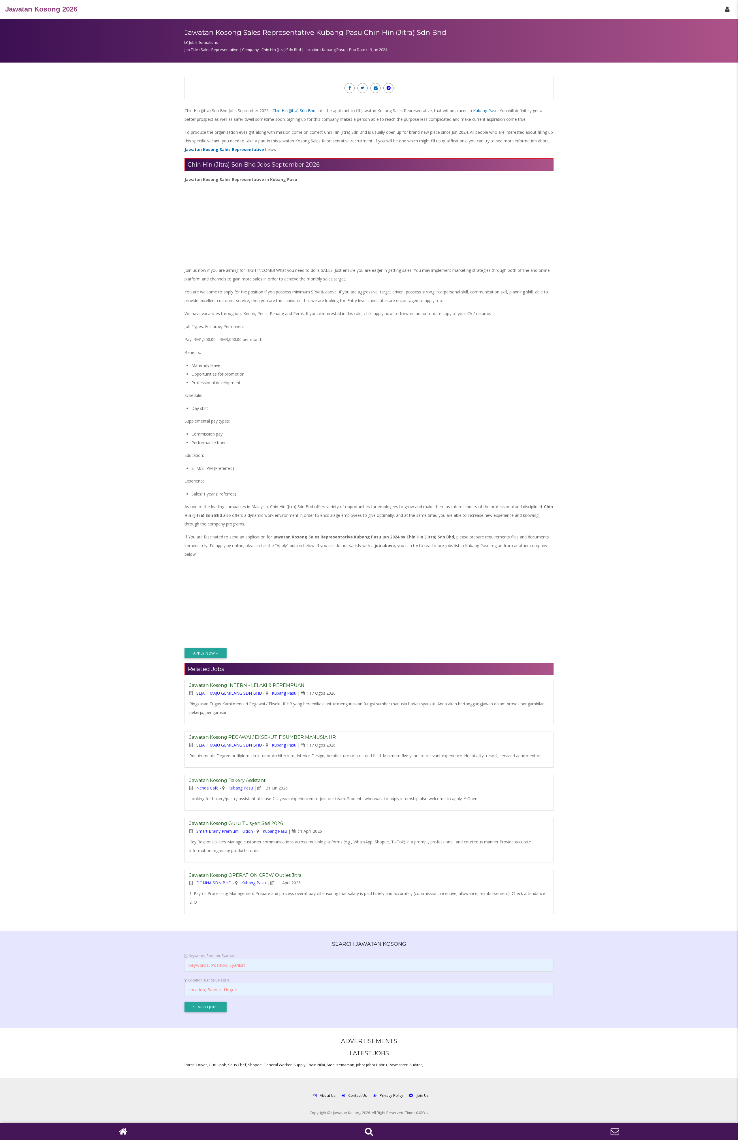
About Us (328, 1095)
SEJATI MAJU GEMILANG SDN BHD (229, 693)
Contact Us (357, 1095)
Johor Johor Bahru (371, 1064)
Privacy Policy (391, 1095)
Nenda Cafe (207, 788)
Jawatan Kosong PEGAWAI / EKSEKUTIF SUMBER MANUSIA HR (262, 737)
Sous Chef (237, 1064)
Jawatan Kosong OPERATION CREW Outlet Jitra (245, 875)
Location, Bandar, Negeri (208, 980)
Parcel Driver (195, 1064)
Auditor (415, 1064)
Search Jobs (205, 1006)
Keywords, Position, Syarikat (211, 955)
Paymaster (398, 1064)
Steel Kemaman (340, 1064)
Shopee (255, 1064)
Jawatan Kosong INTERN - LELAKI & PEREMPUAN (246, 685)
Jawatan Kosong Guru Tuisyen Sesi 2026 (236, 823)
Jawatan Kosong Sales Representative (224, 149)
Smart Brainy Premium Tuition (224, 831)
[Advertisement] (357, 224)
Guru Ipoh (217, 1064)
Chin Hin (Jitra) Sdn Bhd (293, 110)
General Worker (277, 1064)
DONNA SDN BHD (213, 882)
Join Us (422, 1095)
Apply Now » (205, 653)
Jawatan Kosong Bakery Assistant (227, 780)
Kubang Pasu (485, 110)
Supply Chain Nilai (309, 1064)
